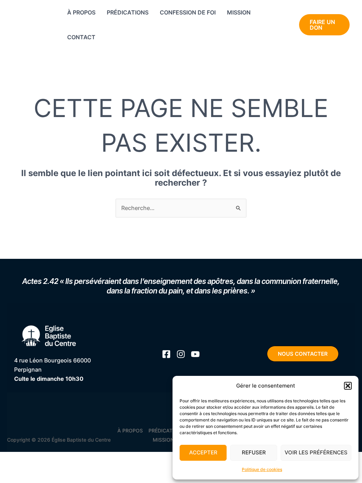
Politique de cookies (262, 469)
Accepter (203, 452)
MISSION (239, 12)
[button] (347, 385)
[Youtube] (268, 20)
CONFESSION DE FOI (188, 12)
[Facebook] (281, 20)
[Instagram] (270, 30)
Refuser (254, 452)
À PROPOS (81, 12)
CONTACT (81, 37)
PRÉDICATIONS (127, 12)
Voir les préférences (316, 452)
